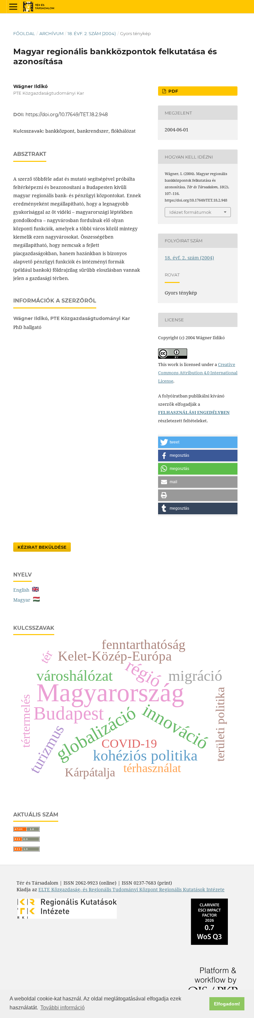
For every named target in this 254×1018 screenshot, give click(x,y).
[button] (197, 442)
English (22, 590)
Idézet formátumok (190, 212)
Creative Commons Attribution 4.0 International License (197, 372)
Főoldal (24, 33)
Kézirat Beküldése (42, 547)
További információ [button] (62, 1007)
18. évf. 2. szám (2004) (91, 33)
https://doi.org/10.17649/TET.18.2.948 (66, 114)
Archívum (51, 33)
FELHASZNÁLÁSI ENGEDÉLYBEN (194, 412)
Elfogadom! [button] (227, 1003)
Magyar (23, 600)
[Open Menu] (13, 6)
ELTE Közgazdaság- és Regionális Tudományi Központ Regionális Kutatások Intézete (131, 889)
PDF (172, 91)
